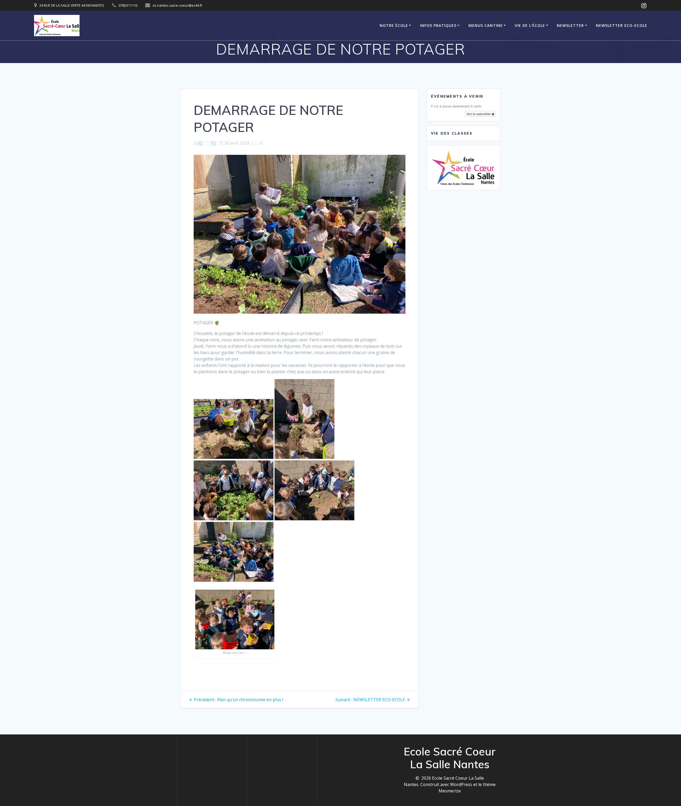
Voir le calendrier (479, 113)
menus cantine (485, 25)
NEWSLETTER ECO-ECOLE (621, 25)
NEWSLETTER (570, 25)
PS (200, 143)
